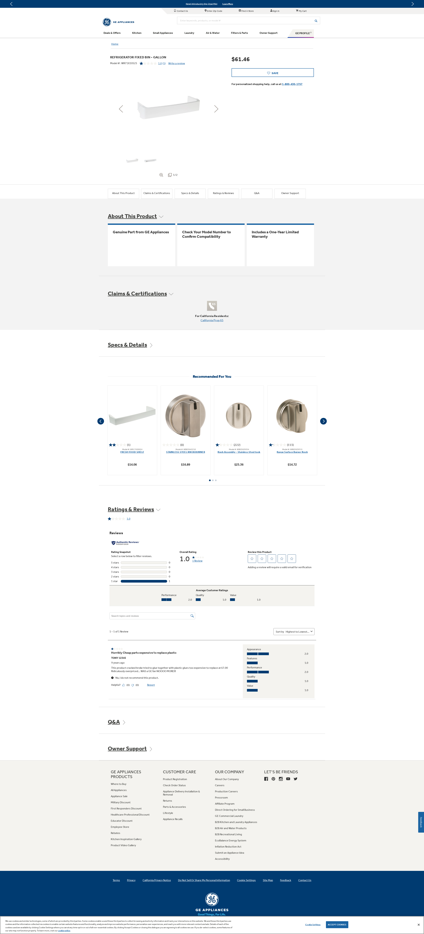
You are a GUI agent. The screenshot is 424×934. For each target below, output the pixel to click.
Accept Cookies (337, 924)
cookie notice (64, 930)
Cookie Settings (312, 924)
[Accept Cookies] (418, 924)
